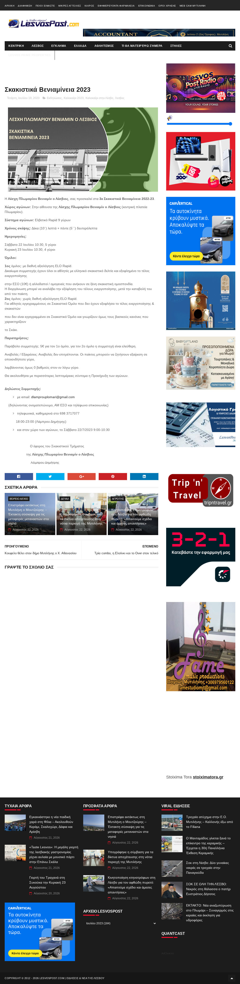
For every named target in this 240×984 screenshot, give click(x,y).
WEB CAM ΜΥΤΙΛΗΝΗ (193, 5)
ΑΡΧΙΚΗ (9, 5)
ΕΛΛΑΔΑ (80, 46)
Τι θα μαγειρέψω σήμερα (142, 46)
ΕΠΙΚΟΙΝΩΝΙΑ (146, 5)
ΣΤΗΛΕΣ (176, 46)
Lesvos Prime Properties (29, 55)
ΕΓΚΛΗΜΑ (58, 46)
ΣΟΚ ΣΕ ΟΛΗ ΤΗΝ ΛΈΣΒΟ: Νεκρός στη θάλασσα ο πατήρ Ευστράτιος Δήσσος (208, 889)
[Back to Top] (231, 978)
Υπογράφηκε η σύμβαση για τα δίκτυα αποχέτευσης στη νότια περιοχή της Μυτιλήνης (81, 518)
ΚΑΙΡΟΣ (89, 5)
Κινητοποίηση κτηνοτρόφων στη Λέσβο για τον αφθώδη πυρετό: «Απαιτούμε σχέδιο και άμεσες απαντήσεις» (132, 516)
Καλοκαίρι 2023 (74, 98)
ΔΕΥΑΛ (65, 498)
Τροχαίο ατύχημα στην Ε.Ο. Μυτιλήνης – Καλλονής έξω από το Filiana (209, 822)
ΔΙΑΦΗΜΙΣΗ (25, 5)
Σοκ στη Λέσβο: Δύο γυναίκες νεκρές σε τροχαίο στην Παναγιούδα (207, 867)
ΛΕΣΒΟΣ (38, 46)
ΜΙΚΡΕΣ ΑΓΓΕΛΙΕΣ (69, 5)
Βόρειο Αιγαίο (19, 498)
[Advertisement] (200, 736)
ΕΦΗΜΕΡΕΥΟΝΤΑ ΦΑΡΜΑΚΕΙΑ (116, 5)
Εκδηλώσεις (54, 98)
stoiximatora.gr (208, 777)
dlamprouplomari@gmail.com (53, 397)
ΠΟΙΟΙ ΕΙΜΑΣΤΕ (45, 5)
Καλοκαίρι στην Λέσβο (99, 98)
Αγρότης (118, 498)
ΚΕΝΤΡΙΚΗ (16, 46)
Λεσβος (119, 98)
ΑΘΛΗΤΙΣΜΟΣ (104, 46)
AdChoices (167, 953)
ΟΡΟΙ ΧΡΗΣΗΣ (167, 5)
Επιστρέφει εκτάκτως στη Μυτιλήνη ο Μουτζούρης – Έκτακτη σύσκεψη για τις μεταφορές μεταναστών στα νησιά (28, 514)
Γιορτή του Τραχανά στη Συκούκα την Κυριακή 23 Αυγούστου (47, 882)
